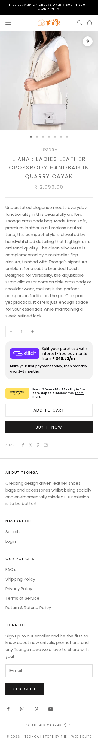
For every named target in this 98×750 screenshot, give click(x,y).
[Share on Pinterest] (38, 445)
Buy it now (49, 427)
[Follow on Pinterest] (36, 709)
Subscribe (24, 689)
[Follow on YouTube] (50, 709)
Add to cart (48, 410)
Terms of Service (22, 598)
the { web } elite (76, 736)
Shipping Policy (20, 579)
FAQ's (10, 569)
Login (10, 541)
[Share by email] (46, 445)
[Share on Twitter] (30, 445)
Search (12, 532)
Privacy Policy (18, 588)
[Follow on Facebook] (8, 709)
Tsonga (49, 149)
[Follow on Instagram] (22, 709)
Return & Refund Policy (28, 607)
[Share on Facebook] (23, 445)
